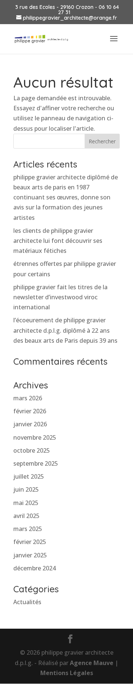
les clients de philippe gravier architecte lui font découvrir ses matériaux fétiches (57, 241)
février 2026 (29, 411)
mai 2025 (25, 503)
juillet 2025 (28, 476)
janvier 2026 (30, 424)
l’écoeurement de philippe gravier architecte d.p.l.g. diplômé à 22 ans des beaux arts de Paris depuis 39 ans (65, 330)
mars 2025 (27, 529)
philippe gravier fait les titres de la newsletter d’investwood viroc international (60, 297)
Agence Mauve (91, 663)
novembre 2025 (34, 437)
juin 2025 (26, 489)
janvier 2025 (30, 555)
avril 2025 (26, 516)
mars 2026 (27, 398)
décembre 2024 (34, 568)
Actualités (27, 602)
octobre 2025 (31, 450)
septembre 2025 (35, 463)
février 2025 (29, 542)
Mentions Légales (66, 673)
